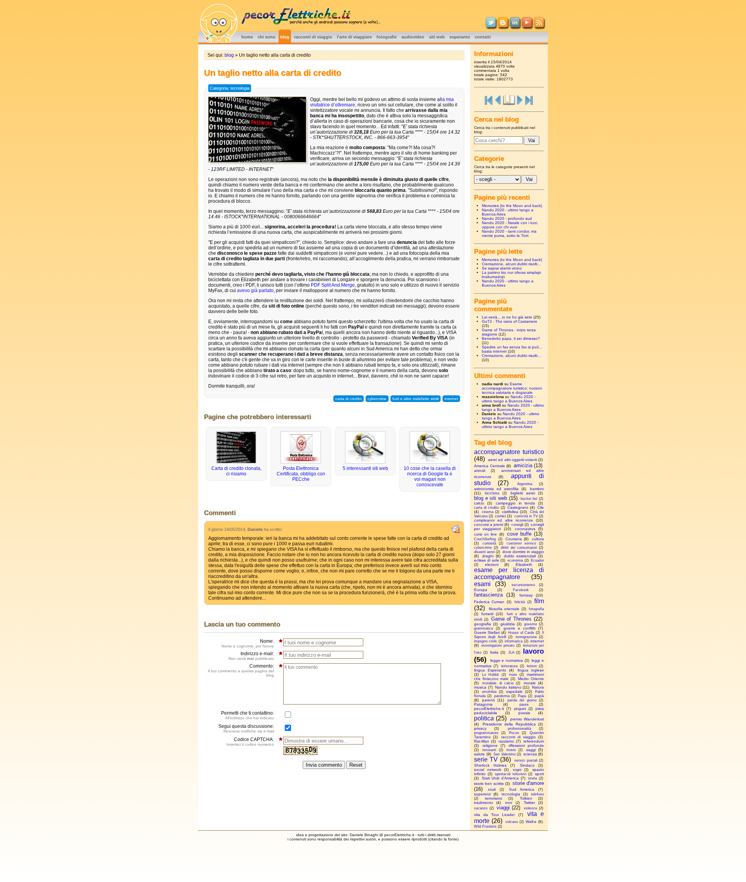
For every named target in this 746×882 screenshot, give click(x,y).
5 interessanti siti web (365, 468)
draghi (487, 556)
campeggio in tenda (515, 503)
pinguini (520, 709)
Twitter (529, 802)
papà (539, 696)
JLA (511, 652)
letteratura (509, 666)
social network (487, 769)
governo (530, 624)
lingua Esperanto (490, 670)
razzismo (506, 741)
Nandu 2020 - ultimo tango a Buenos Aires (508, 399)
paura (523, 704)
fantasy (526, 595)
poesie (524, 713)
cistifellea (510, 512)
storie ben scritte (489, 783)
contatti (483, 37)
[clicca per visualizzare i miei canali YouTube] (527, 25)
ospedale (514, 691)
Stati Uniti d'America (500, 778)
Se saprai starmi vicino (502, 268)
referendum (533, 741)
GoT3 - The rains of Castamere (509, 321)
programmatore (486, 733)
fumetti (487, 614)
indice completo (509, 99)
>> (529, 99)
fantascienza (488, 595)
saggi (531, 750)
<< (489, 99)
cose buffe (519, 534)
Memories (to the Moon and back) (512, 206)
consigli (517, 525)
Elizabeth (524, 564)
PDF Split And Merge (333, 285)
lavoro (533, 651)
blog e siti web (490, 498)
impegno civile (485, 641)
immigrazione (526, 637)
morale (530, 683)
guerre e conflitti (519, 628)
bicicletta (492, 493)
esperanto (460, 37)
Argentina (524, 484)
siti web (437, 37)
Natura (538, 687)
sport (539, 774)
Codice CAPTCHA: (250, 741)
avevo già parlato (255, 290)
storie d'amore (528, 783)
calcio (479, 503)
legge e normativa (506, 660)
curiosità (489, 543)
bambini (537, 489)
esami (482, 584)
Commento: (241, 670)
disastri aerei (484, 552)
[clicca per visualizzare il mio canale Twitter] (491, 25)
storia (532, 778)
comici (500, 516)
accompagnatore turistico (509, 452)
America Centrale (489, 466)
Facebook (521, 590)
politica (484, 718)
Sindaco (527, 765)
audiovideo (412, 37)
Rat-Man (481, 741)
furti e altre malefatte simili (415, 399)
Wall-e (531, 821)
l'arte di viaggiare (354, 37)
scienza (530, 754)
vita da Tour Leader (494, 814)
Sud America (521, 789)
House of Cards (521, 633)
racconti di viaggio (313, 37)
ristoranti (489, 750)
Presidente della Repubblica (509, 724)
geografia (482, 624)
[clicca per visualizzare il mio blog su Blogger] (503, 25)
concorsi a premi (488, 524)
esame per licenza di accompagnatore (509, 573)
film (539, 601)
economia (515, 560)
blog (284, 37)
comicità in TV (526, 516)
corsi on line (485, 534)
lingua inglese (531, 670)
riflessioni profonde (526, 745)
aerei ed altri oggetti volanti (512, 460)
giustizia (507, 624)
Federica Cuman (489, 602)
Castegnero (517, 507)
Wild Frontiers (485, 826)
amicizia (523, 465)
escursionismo (523, 585)
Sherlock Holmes (490, 765)
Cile (540, 507)
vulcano (511, 822)
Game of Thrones (511, 619)
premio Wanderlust (527, 719)
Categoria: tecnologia (229, 88)
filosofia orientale (504, 609)
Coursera (513, 539)
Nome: (247, 643)
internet (451, 399)
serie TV (486, 759)
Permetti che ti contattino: (247, 715)
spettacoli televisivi (510, 774)
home (247, 37)
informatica (514, 641)
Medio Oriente (531, 679)
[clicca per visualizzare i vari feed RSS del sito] (539, 25)
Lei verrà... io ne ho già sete (507, 317)
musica (480, 687)
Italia (494, 652)
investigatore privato (497, 645)
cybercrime (377, 399)
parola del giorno (522, 700)
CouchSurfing (485, 539)
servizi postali (525, 760)
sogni (517, 770)
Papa (522, 696)
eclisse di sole (486, 560)
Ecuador (537, 560)
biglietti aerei (523, 493)
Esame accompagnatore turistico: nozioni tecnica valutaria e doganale (512, 388)
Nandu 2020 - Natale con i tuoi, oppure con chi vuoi (510, 225)
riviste (511, 750)
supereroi (482, 794)
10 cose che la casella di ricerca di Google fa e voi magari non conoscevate (430, 476)
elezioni (491, 564)
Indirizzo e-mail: (251, 656)
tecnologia (511, 794)
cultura (538, 539)
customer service (521, 543)
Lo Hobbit (490, 675)
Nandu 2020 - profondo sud (507, 218)
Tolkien (526, 798)
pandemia (502, 696)
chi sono (266, 37)
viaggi (503, 808)
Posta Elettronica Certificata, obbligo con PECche (301, 474)
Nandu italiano (508, 687)
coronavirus (525, 529)
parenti (488, 700)
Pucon (514, 733)
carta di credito (348, 399)
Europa (480, 590)
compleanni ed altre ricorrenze (503, 520)
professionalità (519, 729)
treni (508, 803)
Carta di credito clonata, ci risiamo (236, 471)
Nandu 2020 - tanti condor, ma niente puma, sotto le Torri (509, 233)
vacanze (481, 808)
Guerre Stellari (487, 632)
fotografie (386, 37)
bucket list (529, 499)
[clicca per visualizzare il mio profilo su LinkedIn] (515, 25)
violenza (530, 808)
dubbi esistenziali (520, 556)
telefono (537, 794)
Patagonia (483, 704)
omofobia (489, 692)
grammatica (483, 628)
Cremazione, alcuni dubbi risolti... (511, 264)
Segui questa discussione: (246, 728)
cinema (487, 512)
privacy (480, 728)
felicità (519, 602)
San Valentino (504, 754)
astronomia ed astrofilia (496, 489)
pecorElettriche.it (489, 708)
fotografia (536, 609)
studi (492, 790)
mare (513, 675)
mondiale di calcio (498, 683)
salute (479, 754)
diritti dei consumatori (519, 548)
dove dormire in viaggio (523, 552)
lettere (532, 666)
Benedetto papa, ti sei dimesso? (511, 338)
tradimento (483, 802)
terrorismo (493, 798)
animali (479, 471)
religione (490, 745)
